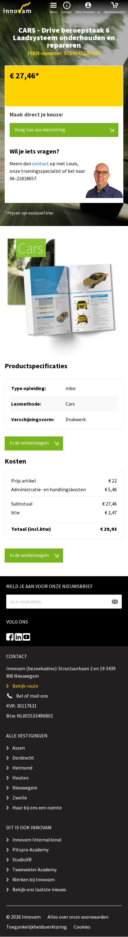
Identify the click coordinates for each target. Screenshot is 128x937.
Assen (18, 748)
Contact (67, 12)
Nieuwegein (24, 787)
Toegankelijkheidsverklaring (36, 927)
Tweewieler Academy (34, 869)
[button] (88, 8)
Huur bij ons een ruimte (37, 807)
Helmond (22, 768)
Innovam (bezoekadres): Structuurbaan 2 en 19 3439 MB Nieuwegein (61, 672)
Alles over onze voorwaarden (78, 917)
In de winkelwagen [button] (29, 443)
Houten (20, 778)
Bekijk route (25, 686)
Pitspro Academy (30, 849)
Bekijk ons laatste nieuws (39, 889)
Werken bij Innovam (33, 879)
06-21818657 (23, 178)
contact (40, 163)
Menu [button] (53, 12)
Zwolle (19, 797)
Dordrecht (23, 758)
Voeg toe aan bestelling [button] (40, 129)
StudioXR (22, 859)
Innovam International (37, 839)
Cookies (82, 927)
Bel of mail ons (32, 696)
